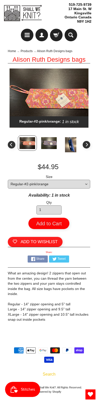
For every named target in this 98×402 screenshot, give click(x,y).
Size (49, 177)
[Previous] (11, 145)
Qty (49, 202)
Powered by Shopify (49, 391)
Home (12, 51)
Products (27, 51)
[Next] (86, 145)
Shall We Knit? (47, 387)
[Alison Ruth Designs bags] (27, 143)
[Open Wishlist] (90, 394)
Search (49, 374)
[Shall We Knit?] (23, 13)
